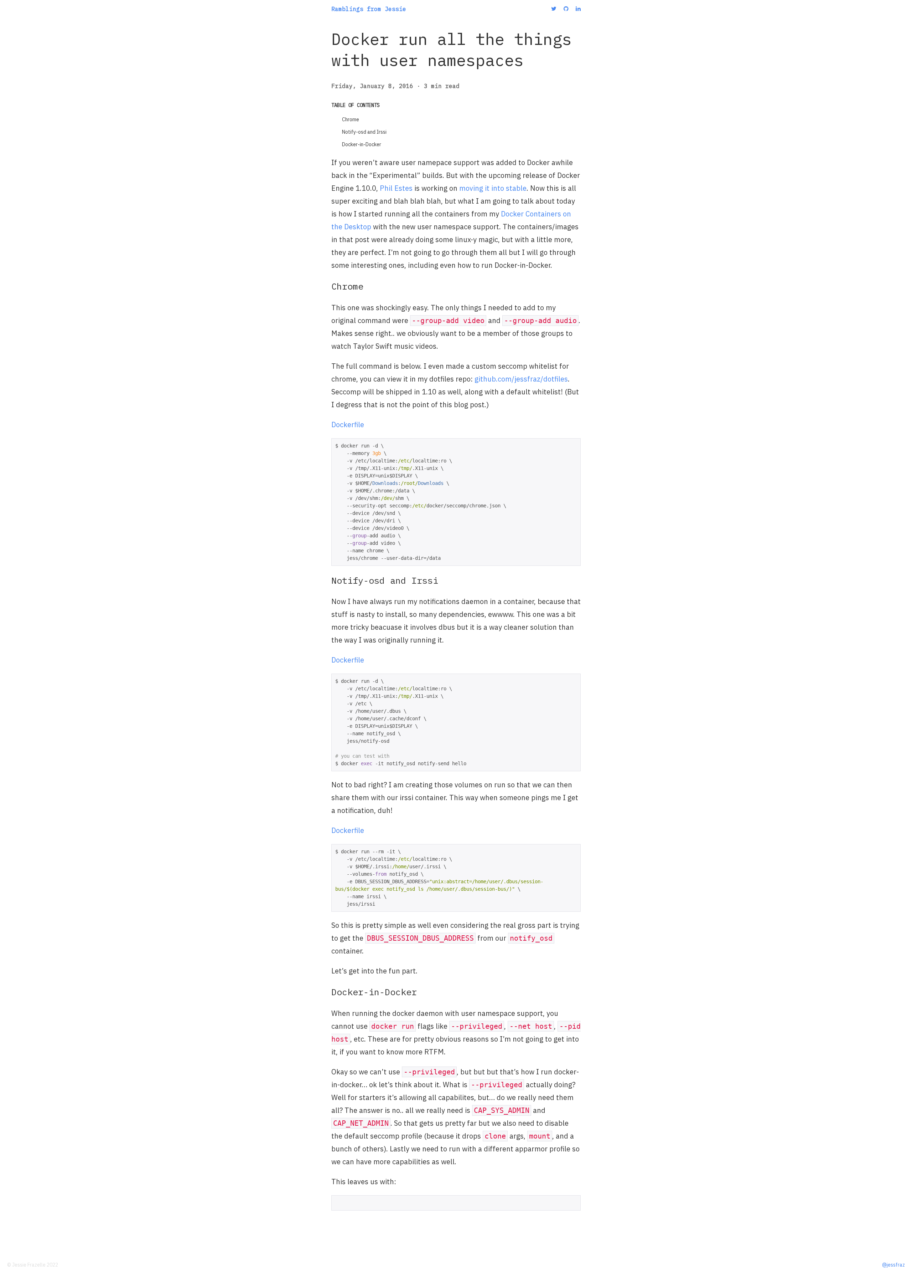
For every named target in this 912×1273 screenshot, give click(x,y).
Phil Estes (396, 188)
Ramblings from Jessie (368, 8)
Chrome (350, 119)
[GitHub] (566, 8)
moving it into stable (493, 188)
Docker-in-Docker (361, 144)
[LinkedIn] (578, 8)
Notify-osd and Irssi (364, 132)
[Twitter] (553, 8)
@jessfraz (893, 1265)
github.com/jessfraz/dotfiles (521, 379)
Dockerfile (347, 424)
